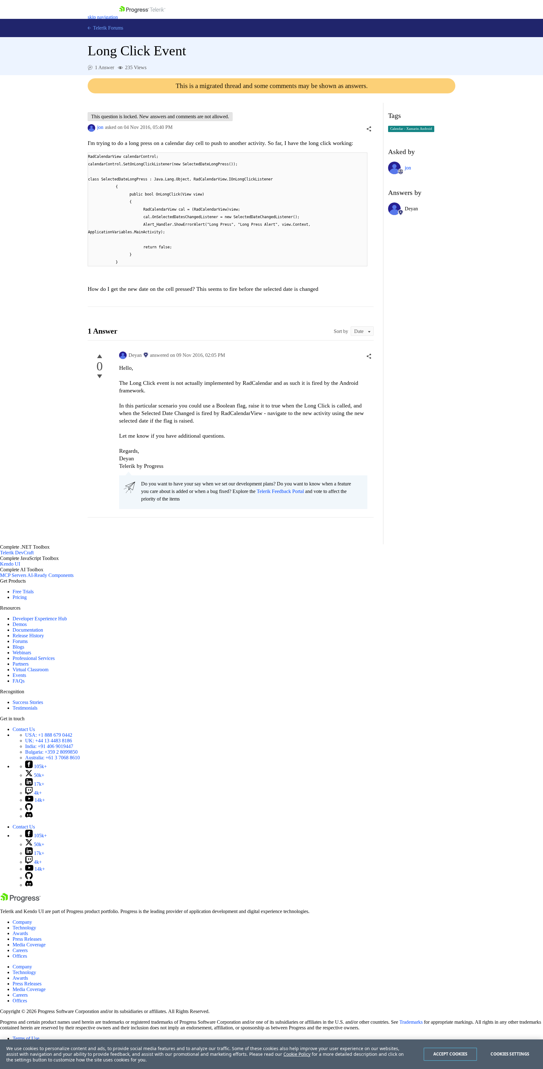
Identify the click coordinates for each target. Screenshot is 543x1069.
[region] (271, 1054)
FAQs (19, 681)
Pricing (20, 597)
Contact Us (24, 729)
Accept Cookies (450, 1054)
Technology (24, 927)
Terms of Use (26, 1038)
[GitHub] (29, 808)
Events (19, 675)
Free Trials (23, 591)
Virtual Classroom (30, 669)
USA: (48, 735)
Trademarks (411, 1022)
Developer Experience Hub (40, 618)
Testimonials (25, 708)
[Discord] (29, 816)
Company (22, 922)
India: (49, 746)
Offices (20, 956)
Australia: (52, 757)
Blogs (18, 647)
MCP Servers (13, 575)
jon (100, 127)
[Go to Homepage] (142, 17)
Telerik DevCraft (17, 552)
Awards (20, 933)
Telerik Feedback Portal (280, 491)
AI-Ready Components (50, 575)
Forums (20, 641)
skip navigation (103, 17)
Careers (20, 950)
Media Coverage (29, 944)
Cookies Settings (510, 1054)
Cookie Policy (296, 1054)
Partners (21, 664)
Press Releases (27, 939)
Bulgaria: (51, 752)
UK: (48, 740)
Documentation (28, 630)
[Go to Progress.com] (20, 900)
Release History (28, 635)
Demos (20, 624)
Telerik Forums (107, 27)
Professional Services (34, 658)
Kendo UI (10, 564)
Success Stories (28, 702)
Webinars (22, 652)
